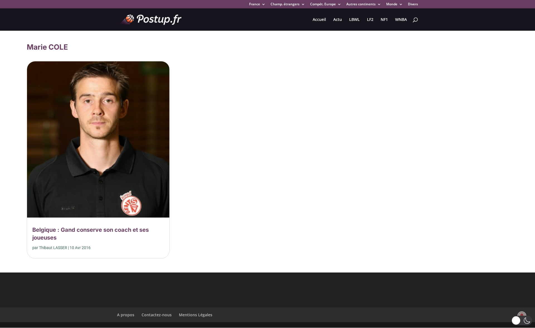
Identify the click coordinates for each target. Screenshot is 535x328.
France (254, 4)
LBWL (354, 20)
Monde (391, 4)
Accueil (319, 20)
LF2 (370, 20)
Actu (337, 20)
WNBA (401, 20)
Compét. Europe (323, 4)
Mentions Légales (195, 314)
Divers (413, 4)
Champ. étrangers (285, 4)
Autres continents (361, 4)
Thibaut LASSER (53, 247)
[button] (521, 320)
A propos (125, 314)
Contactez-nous (157, 314)
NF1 (384, 20)
